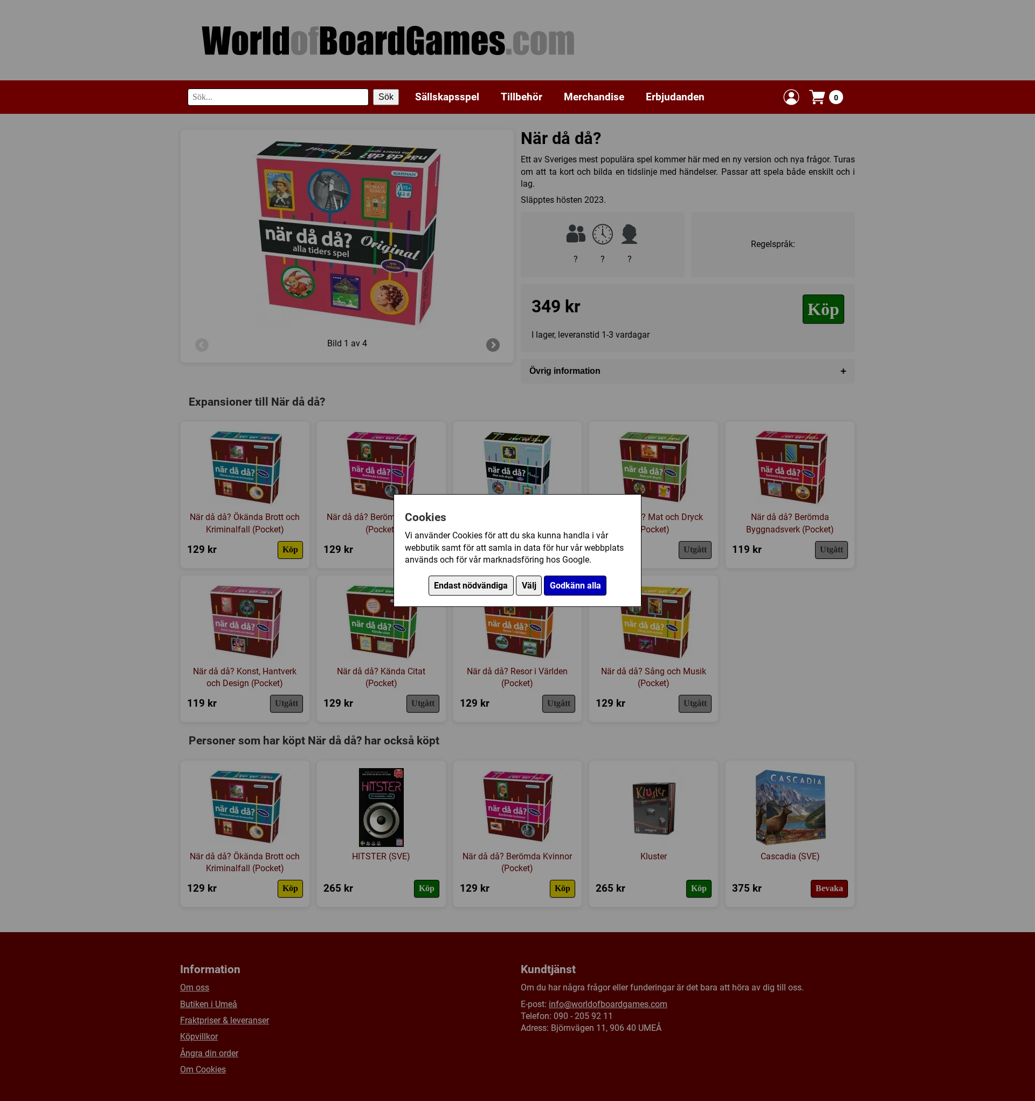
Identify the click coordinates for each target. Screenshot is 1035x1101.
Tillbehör (521, 97)
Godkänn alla (575, 585)
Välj (529, 585)
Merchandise (594, 97)
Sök (386, 96)
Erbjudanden (675, 97)
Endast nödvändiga (471, 585)
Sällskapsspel (447, 97)
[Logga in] (791, 97)
